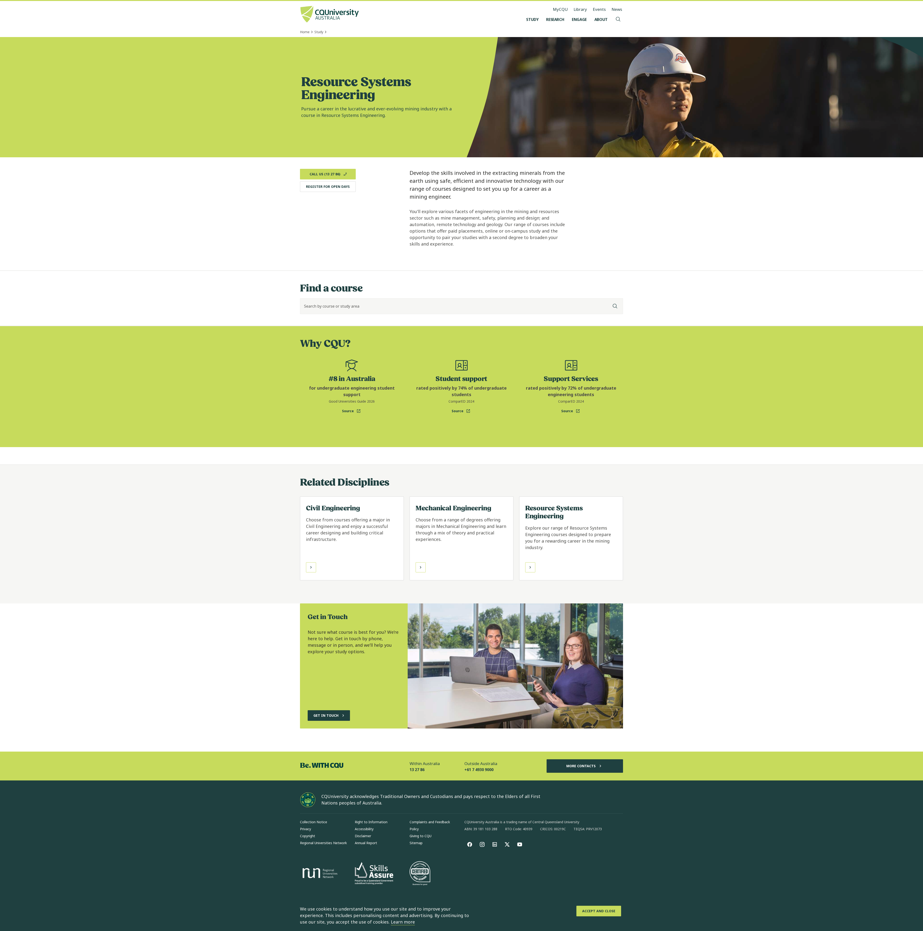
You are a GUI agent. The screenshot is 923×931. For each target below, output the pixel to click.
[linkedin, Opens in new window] (494, 844)
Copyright (307, 836)
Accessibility (364, 829)
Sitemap (416, 843)
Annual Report (366, 843)
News (616, 9)
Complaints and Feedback (430, 822)
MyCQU (560, 9)
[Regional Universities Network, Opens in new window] (319, 873)
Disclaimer (363, 836)
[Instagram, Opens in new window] (482, 844)
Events (599, 9)
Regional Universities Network (323, 843)
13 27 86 (417, 769)
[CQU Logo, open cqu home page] (329, 14)
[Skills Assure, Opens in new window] (374, 874)
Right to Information (371, 822)
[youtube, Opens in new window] (519, 844)
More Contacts (581, 766)
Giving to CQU (420, 836)
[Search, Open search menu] (618, 19)
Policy (414, 829)
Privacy (305, 829)
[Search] (615, 306)
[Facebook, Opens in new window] (469, 844)
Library (580, 9)
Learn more (403, 922)
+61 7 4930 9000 (478, 769)
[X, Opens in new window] (507, 844)
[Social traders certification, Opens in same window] (420, 873)
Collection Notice (313, 822)
